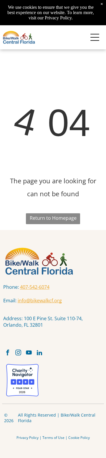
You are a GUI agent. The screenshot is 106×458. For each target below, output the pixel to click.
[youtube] (29, 353)
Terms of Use (53, 437)
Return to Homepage (53, 218)
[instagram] (18, 353)
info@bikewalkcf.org (40, 300)
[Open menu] (94, 37)
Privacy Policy (27, 437)
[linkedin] (39, 353)
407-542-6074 (34, 287)
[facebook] (7, 353)
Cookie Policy (79, 437)
